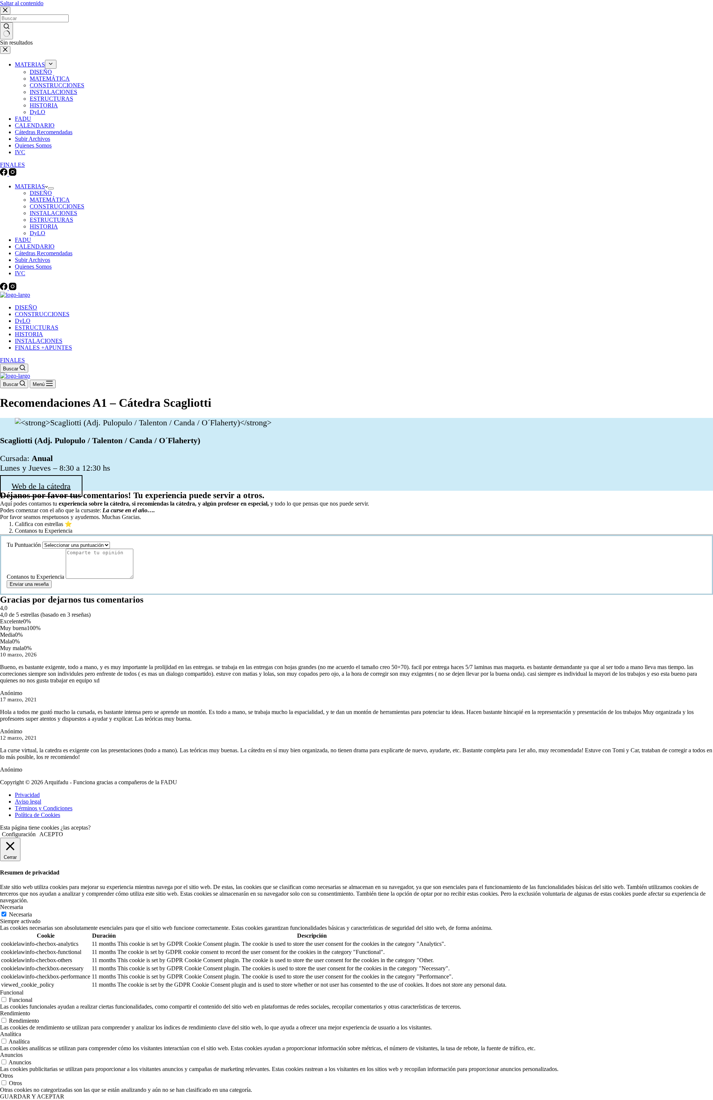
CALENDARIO (35, 246)
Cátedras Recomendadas (43, 253)
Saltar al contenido (21, 3)
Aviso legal (28, 801)
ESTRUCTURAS (51, 220)
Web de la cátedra (41, 485)
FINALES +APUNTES (43, 347)
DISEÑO (41, 193)
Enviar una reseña (29, 584)
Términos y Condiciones (43, 808)
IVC (20, 273)
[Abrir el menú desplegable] (51, 188)
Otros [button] (6, 1076)
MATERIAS (30, 186)
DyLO (37, 233)
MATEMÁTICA (50, 200)
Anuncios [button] (11, 1055)
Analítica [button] (10, 1034)
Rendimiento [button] (15, 1013)
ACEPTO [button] (51, 834)
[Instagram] (12, 288)
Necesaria (20, 914)
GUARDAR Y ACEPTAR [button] (32, 1096)
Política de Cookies (37, 815)
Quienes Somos (33, 266)
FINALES (12, 360)
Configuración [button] (19, 834)
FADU (23, 240)
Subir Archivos (32, 260)
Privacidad (27, 795)
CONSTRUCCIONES (57, 206)
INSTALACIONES (53, 213)
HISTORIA (44, 226)
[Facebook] (4, 288)
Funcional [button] (11, 992)
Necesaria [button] (11, 907)
